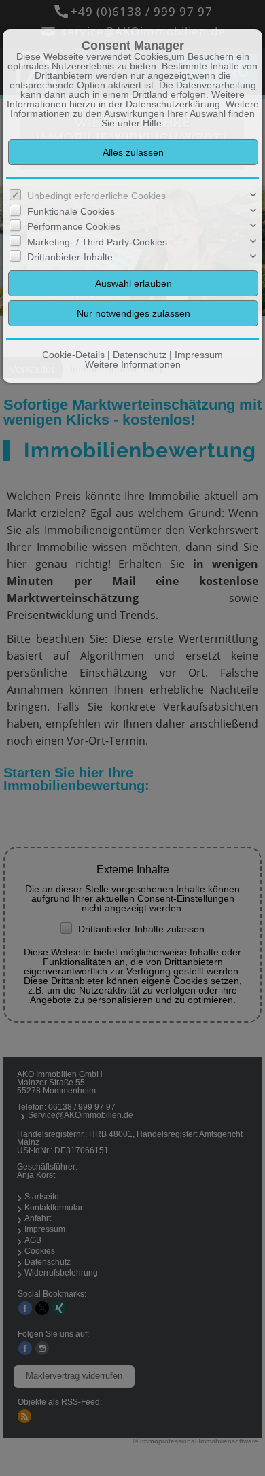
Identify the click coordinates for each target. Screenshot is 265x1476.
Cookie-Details (73, 354)
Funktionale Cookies (71, 211)
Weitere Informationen (133, 364)
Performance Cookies (73, 226)
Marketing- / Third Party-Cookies (97, 241)
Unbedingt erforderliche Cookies (96, 195)
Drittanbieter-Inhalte (70, 256)
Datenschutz (139, 354)
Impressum (199, 354)
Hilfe (152, 123)
